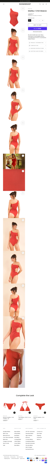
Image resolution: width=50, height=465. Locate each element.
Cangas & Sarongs (7, 441)
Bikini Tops (5, 433)
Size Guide (39, 433)
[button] (40, 4)
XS (30, 21)
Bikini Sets (5, 439)
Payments (39, 437)
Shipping (30, 15)
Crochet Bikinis (29, 439)
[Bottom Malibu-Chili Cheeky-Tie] (9, 406)
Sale (4, 445)
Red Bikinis (16, 435)
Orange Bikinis (17, 439)
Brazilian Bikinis (6, 431)
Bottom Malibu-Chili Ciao (39, 418)
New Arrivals (6, 443)
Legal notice (22, 458)
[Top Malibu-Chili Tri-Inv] (25, 406)
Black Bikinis (17, 431)
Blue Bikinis (16, 445)
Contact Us (39, 431)
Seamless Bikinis (29, 433)
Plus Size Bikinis (29, 445)
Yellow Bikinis (17, 441)
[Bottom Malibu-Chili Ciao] (40, 406)
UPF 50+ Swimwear (30, 431)
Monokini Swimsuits (30, 443)
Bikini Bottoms (6, 435)
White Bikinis (17, 433)
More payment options (37, 31)
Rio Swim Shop (9, 455)
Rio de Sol (30, 8)
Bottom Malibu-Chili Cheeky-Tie (8, 418)
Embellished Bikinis (30, 441)
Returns (39, 439)
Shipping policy (7, 458)
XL (43, 21)
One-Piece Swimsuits (8, 437)
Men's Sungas (29, 447)
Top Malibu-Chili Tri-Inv (24, 417)
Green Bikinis (17, 443)
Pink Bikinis (16, 437)
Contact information (15, 458)
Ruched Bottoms (30, 449)
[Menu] (3, 4)
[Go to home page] (25, 4)
